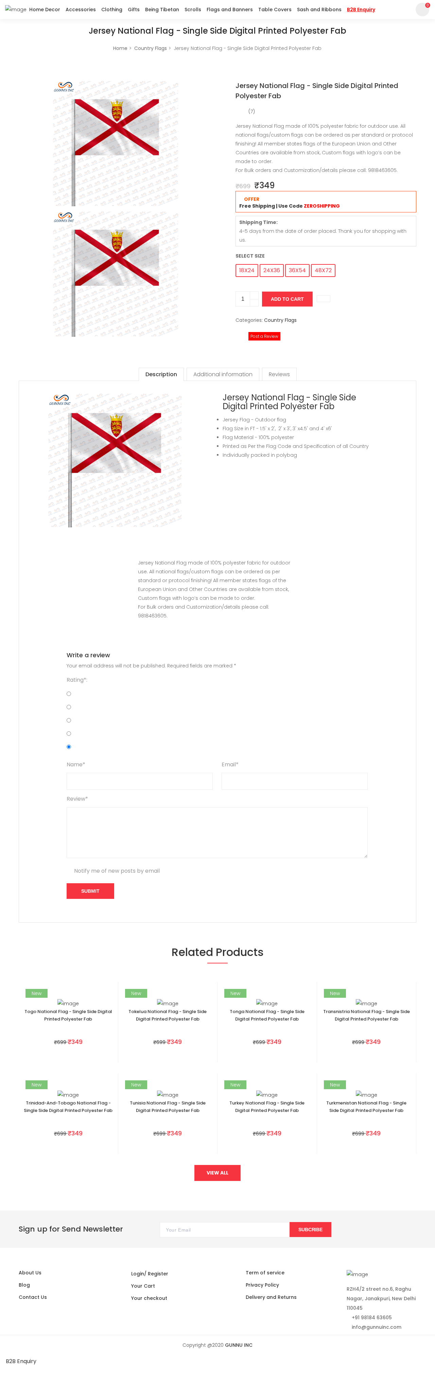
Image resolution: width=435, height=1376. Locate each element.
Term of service (265, 1272)
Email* (230, 764)
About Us (30, 1272)
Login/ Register (149, 1273)
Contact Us (33, 1297)
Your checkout (149, 1298)
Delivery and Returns (271, 1297)
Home (120, 48)
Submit (90, 891)
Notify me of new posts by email (117, 871)
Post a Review (264, 336)
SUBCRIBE (310, 1229)
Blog (24, 1285)
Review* (77, 799)
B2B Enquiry (21, 1361)
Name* (76, 764)
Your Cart (143, 1286)
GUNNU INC (239, 1345)
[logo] (16, 9)
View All (217, 1172)
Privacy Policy (262, 1285)
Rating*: (77, 680)
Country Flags (150, 48)
